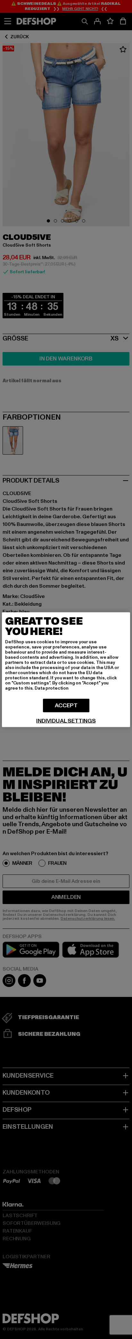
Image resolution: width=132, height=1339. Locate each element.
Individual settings (66, 720)
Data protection (52, 688)
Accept (66, 705)
